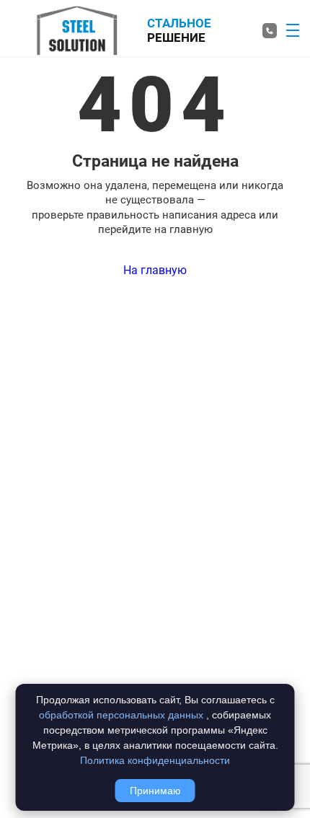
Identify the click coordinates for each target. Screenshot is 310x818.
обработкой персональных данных (121, 715)
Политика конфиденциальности (155, 760)
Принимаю (155, 790)
